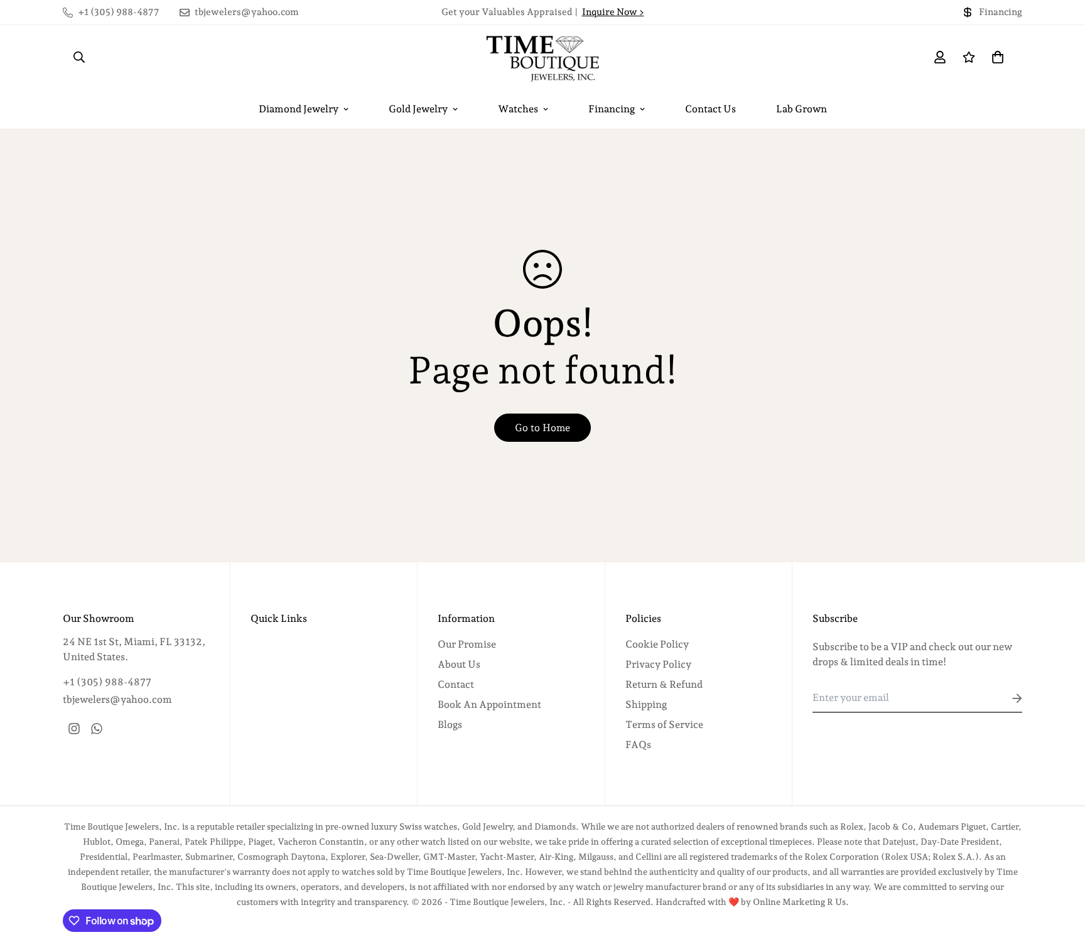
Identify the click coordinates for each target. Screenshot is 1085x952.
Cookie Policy (657, 644)
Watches (518, 109)
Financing (611, 109)
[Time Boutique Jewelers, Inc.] (542, 57)
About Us (459, 664)
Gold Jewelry (418, 109)
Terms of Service (664, 724)
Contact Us (710, 109)
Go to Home (542, 428)
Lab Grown (801, 109)
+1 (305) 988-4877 (107, 682)
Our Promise (467, 644)
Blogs (450, 724)
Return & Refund (664, 684)
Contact (456, 684)
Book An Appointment (489, 704)
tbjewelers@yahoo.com (117, 699)
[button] (995, 57)
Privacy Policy (658, 664)
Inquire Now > (613, 12)
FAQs (638, 745)
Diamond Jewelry (298, 109)
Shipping (646, 704)
